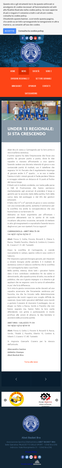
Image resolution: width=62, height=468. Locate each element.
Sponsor (32, 85)
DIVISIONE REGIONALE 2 (20, 78)
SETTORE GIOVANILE (43, 78)
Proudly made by (27, 464)
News (24, 71)
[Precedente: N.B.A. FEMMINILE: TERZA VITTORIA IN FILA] (16, 378)
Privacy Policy (31, 452)
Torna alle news (31, 362)
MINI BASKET (17, 85)
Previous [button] (5, 400)
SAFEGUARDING (31, 93)
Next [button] (56, 400)
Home (12, 71)
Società (36, 71)
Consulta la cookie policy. (31, 30)
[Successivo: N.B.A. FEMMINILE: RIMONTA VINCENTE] (45, 378)
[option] (16, 400)
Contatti (46, 85)
